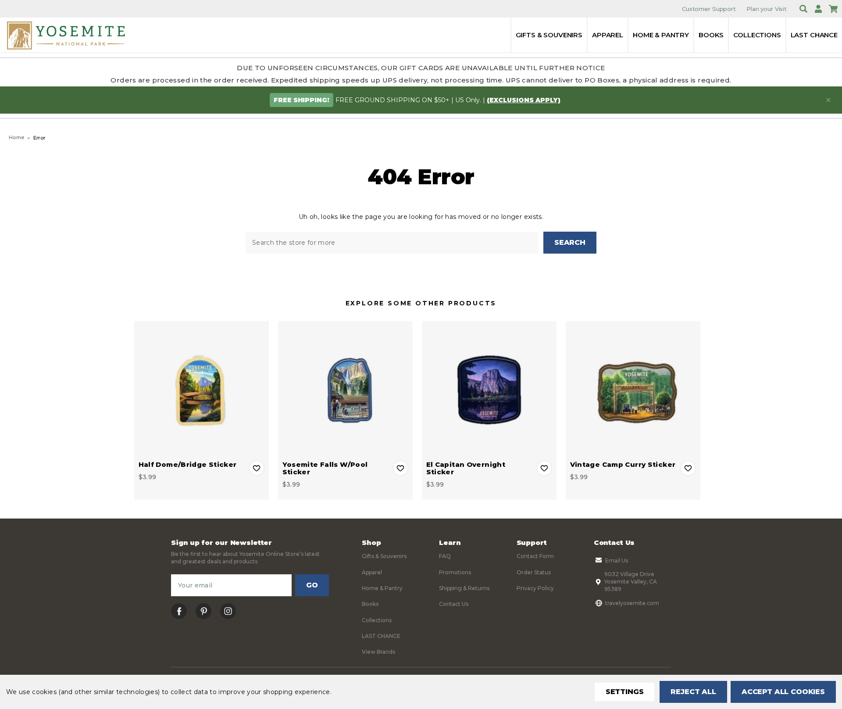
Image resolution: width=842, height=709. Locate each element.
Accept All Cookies (783, 692)
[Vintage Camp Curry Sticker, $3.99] (633, 388)
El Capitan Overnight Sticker (466, 468)
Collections (757, 35)
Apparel (607, 35)
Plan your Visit (766, 8)
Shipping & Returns (464, 588)
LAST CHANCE (814, 35)
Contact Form (535, 556)
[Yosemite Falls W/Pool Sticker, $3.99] (345, 388)
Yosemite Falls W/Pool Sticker (325, 468)
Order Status (534, 572)
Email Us (616, 560)
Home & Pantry (661, 35)
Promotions (455, 572)
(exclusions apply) (523, 100)
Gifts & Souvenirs (549, 35)
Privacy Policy (535, 588)
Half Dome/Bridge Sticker (188, 464)
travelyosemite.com (632, 603)
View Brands (378, 651)
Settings (625, 692)
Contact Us (453, 604)
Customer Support (709, 8)
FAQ (445, 556)
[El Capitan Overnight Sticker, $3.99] (489, 388)
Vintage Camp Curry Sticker (623, 464)
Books (711, 35)
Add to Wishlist (256, 468)
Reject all (693, 692)
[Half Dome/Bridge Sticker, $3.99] (201, 388)
